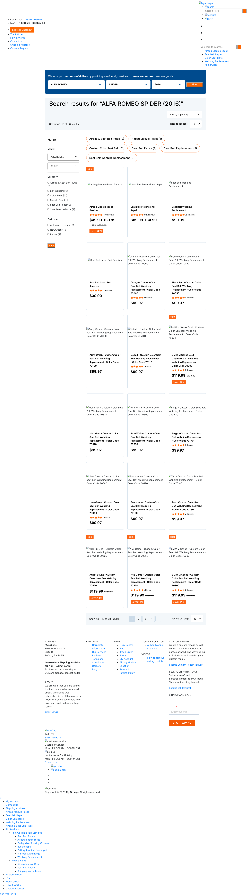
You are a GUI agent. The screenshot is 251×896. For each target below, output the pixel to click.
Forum (123, 655)
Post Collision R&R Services (27, 832)
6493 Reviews (108, 215)
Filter (195, 84)
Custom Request (19, 48)
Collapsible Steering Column (33, 843)
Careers (96, 665)
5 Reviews (189, 514)
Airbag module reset (28, 839)
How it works (19, 860)
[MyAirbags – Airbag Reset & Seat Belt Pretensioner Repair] (206, 2)
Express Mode (13, 874)
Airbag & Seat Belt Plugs (19, 825)
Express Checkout (22, 29)
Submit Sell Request (180, 687)
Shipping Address (20, 44)
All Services (211, 64)
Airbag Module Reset (216, 50)
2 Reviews (148, 298)
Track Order (16, 34)
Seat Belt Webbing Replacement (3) (111, 157)
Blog (94, 669)
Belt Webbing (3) (59, 190)
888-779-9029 (33, 19)
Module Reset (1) (59, 200)
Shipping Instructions (29, 871)
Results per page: (179, 123)
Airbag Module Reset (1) (147, 138)
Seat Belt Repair (213, 54)
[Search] (244, 11)
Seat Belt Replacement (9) (180, 148)
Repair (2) (55, 234)
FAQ (122, 648)
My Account (126, 658)
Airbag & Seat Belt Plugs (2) (62, 184)
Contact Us (51, 762)
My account (12, 801)
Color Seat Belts (214, 57)
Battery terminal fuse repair (32, 850)
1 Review (147, 366)
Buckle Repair (24, 846)
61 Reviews (190, 215)
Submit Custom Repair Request (186, 664)
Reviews (96, 655)
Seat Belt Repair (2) (60, 204)
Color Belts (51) (58, 195)
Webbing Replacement (217, 61)
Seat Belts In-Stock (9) (62, 209)
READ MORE (52, 712)
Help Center (126, 645)
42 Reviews (107, 290)
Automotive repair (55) (62, 225)
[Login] (210, 14)
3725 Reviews (149, 215)
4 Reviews (189, 298)
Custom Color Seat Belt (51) (106, 148)
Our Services (99, 651)
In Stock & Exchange (28, 853)
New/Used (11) (57, 229)
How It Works (17, 37)
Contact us (16, 41)
